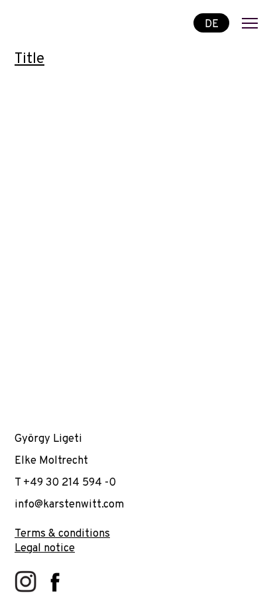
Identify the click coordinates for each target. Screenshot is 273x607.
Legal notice (45, 548)
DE (212, 24)
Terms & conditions (62, 534)
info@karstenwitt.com (69, 504)
